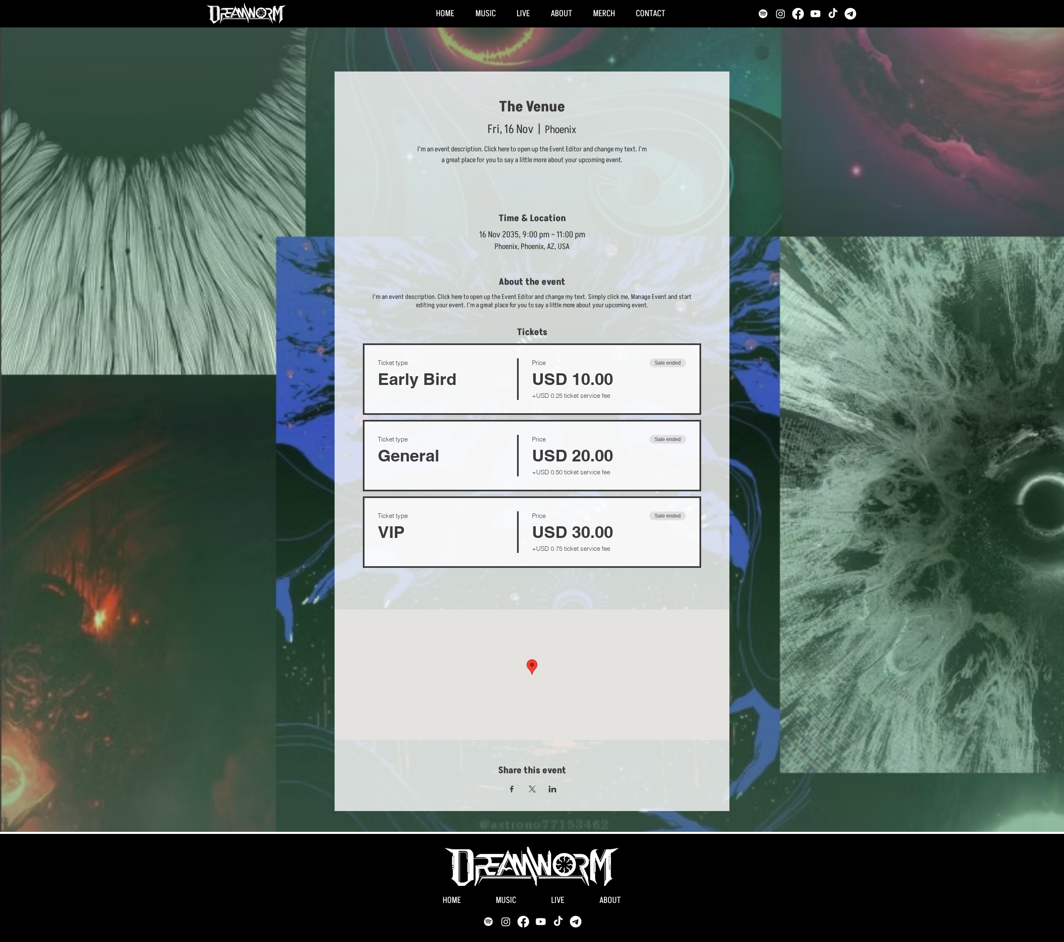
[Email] (850, 14)
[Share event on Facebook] (512, 789)
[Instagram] (780, 14)
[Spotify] (763, 14)
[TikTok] (833, 14)
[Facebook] (798, 14)
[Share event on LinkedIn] (553, 789)
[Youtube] (815, 14)
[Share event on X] (532, 789)
